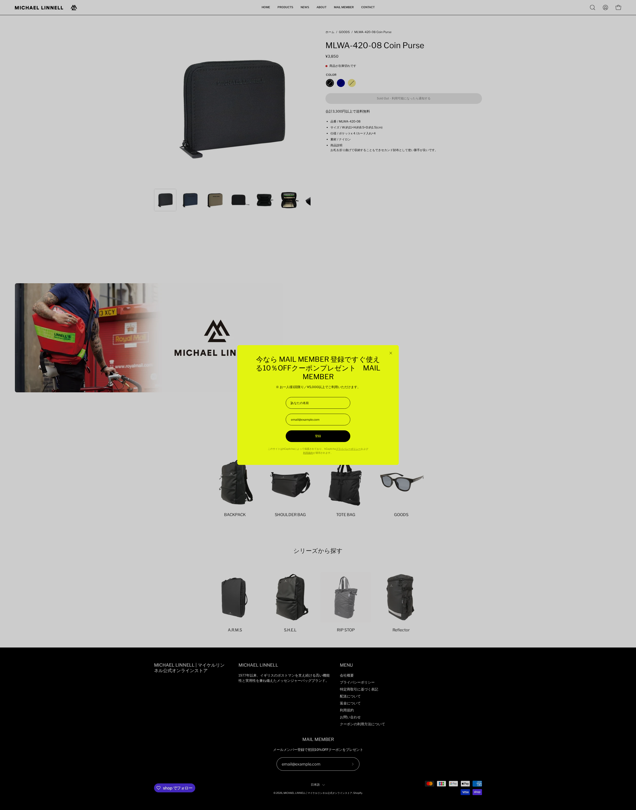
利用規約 (308, 452)
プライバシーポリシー (348, 448)
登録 (318, 436)
